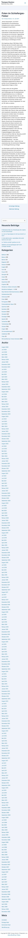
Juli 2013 (4, 703)
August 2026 (5, 347)
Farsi (3, 269)
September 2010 (6, 785)
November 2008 (6, 839)
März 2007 (4, 884)
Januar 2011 (5, 778)
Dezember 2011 (6, 750)
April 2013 (4, 711)
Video (3, 336)
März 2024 (4, 401)
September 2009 (6, 815)
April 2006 (4, 904)
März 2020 (4, 515)
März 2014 (4, 684)
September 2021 (6, 471)
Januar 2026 (5, 362)
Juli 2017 (4, 594)
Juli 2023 (4, 419)
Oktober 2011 (5, 755)
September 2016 (6, 609)
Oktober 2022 (5, 438)
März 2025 (4, 379)
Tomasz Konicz (7, 2)
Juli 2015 (4, 644)
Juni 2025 (4, 372)
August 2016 (5, 612)
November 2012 (6, 723)
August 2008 (5, 842)
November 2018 (6, 555)
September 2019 (6, 530)
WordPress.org (5, 927)
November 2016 (6, 604)
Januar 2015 (5, 659)
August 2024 (5, 391)
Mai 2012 (4, 738)
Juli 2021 (4, 476)
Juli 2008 (4, 844)
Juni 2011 (4, 765)
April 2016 (4, 622)
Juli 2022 (4, 446)
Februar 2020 (5, 518)
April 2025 (4, 376)
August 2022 (5, 443)
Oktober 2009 (5, 812)
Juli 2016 (4, 614)
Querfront (4, 306)
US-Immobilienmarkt (7, 331)
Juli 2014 (4, 674)
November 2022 (6, 436)
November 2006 (6, 894)
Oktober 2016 (5, 607)
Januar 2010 (5, 805)
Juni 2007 (4, 877)
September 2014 (6, 669)
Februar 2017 (5, 599)
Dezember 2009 (6, 807)
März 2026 (4, 357)
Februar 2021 (5, 488)
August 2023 (5, 416)
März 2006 (4, 906)
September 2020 (6, 500)
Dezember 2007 (6, 862)
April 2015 (4, 651)
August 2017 (5, 592)
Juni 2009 (4, 822)
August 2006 (5, 901)
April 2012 (4, 740)
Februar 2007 (5, 887)
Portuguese (5, 301)
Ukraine (4, 326)
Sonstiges (4, 316)
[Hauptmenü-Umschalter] (25, 2)
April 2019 (4, 542)
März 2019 (4, 545)
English (3, 267)
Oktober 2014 (5, 666)
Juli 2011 (4, 763)
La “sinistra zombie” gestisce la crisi (11, 242)
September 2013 (6, 698)
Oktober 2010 (5, 783)
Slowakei (4, 314)
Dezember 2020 (6, 493)
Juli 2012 (4, 733)
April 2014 (4, 681)
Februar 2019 (5, 547)
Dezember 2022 (6, 433)
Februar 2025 (5, 381)
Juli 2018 (4, 565)
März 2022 (4, 456)
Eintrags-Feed (5, 922)
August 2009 (5, 817)
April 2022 (4, 453)
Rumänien (4, 309)
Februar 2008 (5, 857)
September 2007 (6, 869)
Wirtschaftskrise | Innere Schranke (10, 339)
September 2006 (6, 899)
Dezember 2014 (6, 661)
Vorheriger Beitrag (14, 206)
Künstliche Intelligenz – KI (8, 289)
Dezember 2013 (6, 691)
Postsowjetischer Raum (8, 304)
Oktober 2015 (5, 636)
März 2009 (4, 830)
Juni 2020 (4, 508)
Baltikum (4, 254)
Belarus (3, 257)
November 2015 (6, 634)
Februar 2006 (5, 909)
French (3, 272)
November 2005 (6, 911)
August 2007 (5, 872)
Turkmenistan (5, 324)
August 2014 (5, 671)
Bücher (3, 259)
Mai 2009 (4, 825)
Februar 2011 (5, 775)
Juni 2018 (4, 567)
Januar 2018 (5, 580)
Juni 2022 (4, 448)
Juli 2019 (4, 535)
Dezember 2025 (6, 364)
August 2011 (5, 760)
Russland (4, 311)
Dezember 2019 (6, 523)
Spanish (4, 319)
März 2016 (4, 624)
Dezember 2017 (6, 582)
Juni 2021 (4, 478)
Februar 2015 (5, 656)
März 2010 (4, 800)
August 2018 (5, 562)
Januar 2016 (5, 629)
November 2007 (6, 864)
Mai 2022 (4, 451)
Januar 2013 (5, 718)
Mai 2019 (4, 540)
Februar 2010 (5, 802)
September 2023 (6, 414)
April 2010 (4, 797)
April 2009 (4, 827)
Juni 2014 (4, 676)
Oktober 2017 (5, 587)
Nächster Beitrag (14, 209)
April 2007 (4, 882)
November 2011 (6, 753)
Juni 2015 (4, 646)
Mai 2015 (4, 649)
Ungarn (3, 329)
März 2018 (4, 575)
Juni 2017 (4, 597)
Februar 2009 (5, 832)
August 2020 (5, 503)
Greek (3, 277)
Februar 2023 (5, 428)
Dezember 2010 (6, 780)
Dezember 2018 (6, 552)
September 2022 (6, 441)
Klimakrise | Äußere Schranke (9, 287)
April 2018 (4, 572)
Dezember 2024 (6, 386)
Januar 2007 (5, 889)
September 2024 (6, 389)
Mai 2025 (4, 374)
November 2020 (6, 495)
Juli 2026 (4, 349)
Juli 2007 (4, 874)
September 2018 (6, 560)
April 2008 (4, 852)
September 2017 (6, 589)
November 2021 (6, 466)
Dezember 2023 (6, 409)
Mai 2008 (4, 849)
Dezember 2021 (6, 463)
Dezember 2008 (6, 837)
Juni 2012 (4, 735)
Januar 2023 (5, 431)
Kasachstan (5, 282)
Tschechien (4, 321)
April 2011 (4, 770)
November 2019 (6, 525)
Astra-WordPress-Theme (14, 935)
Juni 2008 (4, 847)
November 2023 (6, 411)
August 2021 (5, 473)
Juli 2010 (4, 790)
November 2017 (6, 584)
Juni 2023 (4, 421)
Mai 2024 (4, 396)
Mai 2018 (4, 570)
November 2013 (6, 693)
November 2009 (6, 810)
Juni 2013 (4, 706)
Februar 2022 (5, 458)
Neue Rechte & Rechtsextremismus (11, 291)
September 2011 (6, 758)
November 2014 (6, 664)
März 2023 (4, 426)
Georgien (4, 274)
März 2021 (4, 485)
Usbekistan (4, 334)
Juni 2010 (4, 792)
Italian (3, 279)
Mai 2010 (4, 795)
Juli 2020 (4, 505)
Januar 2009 (5, 835)
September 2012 (6, 728)
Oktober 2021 (5, 468)
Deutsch (4, 264)
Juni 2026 (4, 352)
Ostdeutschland (6, 294)
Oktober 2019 (5, 528)
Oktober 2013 (5, 696)
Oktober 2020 (5, 498)
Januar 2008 (5, 859)
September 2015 (6, 639)
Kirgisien (4, 284)
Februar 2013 (5, 716)
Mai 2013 (4, 708)
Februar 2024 (5, 404)
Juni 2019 (4, 537)
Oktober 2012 (5, 726)
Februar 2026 (5, 359)
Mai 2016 (4, 619)
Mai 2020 (4, 510)
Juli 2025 (4, 369)
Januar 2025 (5, 384)
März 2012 (4, 743)
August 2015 (5, 641)
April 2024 (4, 399)
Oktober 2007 (5, 867)
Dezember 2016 (6, 602)
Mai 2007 (4, 879)
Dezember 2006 (6, 891)
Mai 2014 (4, 679)
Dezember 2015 (6, 632)
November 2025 (6, 367)
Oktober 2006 (5, 896)
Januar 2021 (5, 490)
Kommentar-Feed (6, 925)
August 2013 (5, 701)
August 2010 (5, 787)
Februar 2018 (5, 577)
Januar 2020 (5, 520)
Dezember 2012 (6, 721)
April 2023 (4, 424)
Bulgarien (4, 262)
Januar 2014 (5, 688)
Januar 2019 (5, 550)
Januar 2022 (5, 461)
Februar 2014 (5, 686)
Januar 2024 (5, 406)
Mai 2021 (4, 480)
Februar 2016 (5, 627)
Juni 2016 (4, 617)
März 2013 (4, 713)
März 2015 (4, 654)
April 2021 (4, 483)
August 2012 (5, 731)
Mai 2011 (4, 768)
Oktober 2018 (5, 557)
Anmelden (4, 920)
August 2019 (5, 532)
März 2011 (4, 773)
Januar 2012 (5, 748)
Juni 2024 (4, 394)
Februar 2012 (5, 745)
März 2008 (4, 854)
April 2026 (4, 354)
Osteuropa (4, 296)
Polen (3, 299)
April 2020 (4, 513)
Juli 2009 (4, 820)
